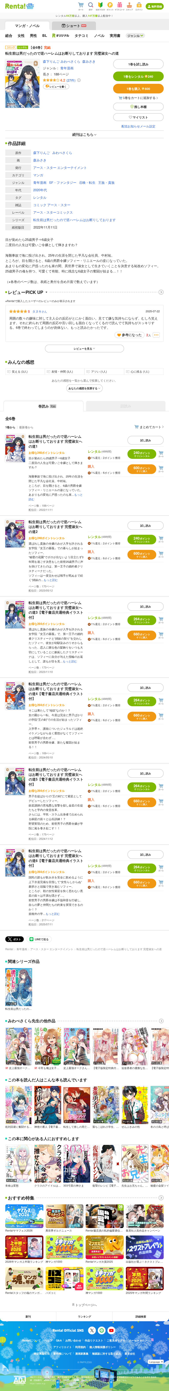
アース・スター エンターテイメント (60, 167)
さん (39, 311)
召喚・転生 (87, 182)
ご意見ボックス (116, 1340)
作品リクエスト (94, 1340)
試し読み (145, 440)
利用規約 (80, 1347)
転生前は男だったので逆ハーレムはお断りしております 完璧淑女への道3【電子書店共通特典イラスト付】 (56, 610)
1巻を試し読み (138, 64)
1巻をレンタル (138, 76)
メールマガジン (138, 1340)
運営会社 (130, 1353)
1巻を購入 (138, 88)
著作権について (62, 1353)
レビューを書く (58, 86)
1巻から (10, 427)
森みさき (89, 61)
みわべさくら (70, 61)
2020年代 (40, 190)
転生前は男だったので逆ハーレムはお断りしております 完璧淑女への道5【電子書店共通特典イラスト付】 (56, 777)
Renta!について (31, 1340)
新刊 (28, 1316)
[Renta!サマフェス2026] (29, 6)
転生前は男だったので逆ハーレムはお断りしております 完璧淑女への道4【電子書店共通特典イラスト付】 (56, 691)
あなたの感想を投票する (82, 388)
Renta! (9, 949)
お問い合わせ (73, 1340)
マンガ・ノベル (27, 25)
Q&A (59, 1340)
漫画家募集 (81, 1353)
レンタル (39, 197)
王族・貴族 (106, 182)
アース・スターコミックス (53, 212)
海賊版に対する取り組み (106, 1353)
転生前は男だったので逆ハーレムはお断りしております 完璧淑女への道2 (55, 526)
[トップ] (15, 6)
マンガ (38, 175)
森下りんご (51, 61)
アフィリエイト (62, 1347)
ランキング (84, 1316)
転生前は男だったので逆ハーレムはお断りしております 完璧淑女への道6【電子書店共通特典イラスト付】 (56, 858)
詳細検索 (141, 1316)
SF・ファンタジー (62, 182)
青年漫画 (66, 68)
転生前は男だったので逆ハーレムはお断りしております (74, 219)
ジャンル (133, 35)
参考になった (132, 334)
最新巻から (26, 427)
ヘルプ (48, 1340)
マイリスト (140, 117)
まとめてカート (150, 427)
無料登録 (156, 6)
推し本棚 (140, 106)
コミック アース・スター (51, 204)
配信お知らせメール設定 (138, 126)
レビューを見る (83, 348)
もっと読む (51, 580)
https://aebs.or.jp (37, 1383)
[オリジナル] (60, 36)
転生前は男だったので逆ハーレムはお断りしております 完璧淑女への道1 (55, 441)
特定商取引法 (42, 1353)
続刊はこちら (83, 134)
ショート (76, 25)
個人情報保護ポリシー (102, 1347)
